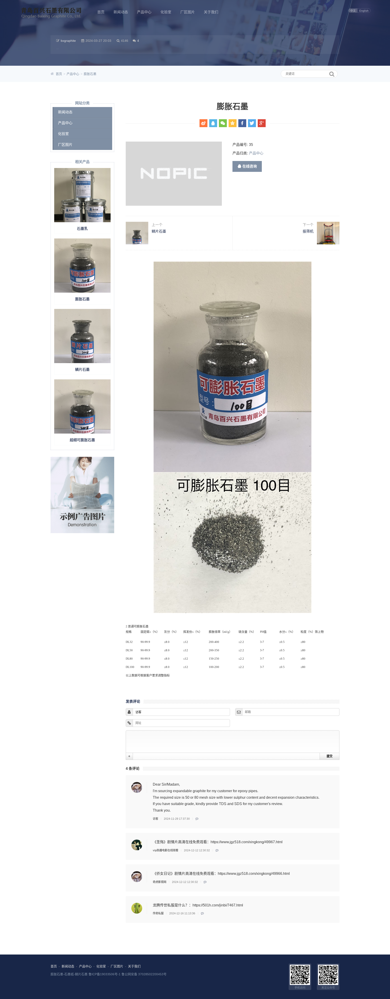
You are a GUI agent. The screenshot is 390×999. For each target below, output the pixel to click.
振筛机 (308, 228)
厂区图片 (187, 12)
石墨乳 (82, 229)
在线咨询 (249, 166)
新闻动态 (121, 12)
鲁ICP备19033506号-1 (104, 974)
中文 (353, 10)
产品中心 (144, 12)
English (364, 10)
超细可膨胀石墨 (82, 440)
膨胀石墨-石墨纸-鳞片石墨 (69, 974)
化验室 (165, 12)
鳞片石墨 (82, 369)
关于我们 (211, 12)
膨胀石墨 (90, 74)
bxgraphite (68, 40)
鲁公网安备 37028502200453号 (144, 974)
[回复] (196, 818)
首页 (100, 12)
